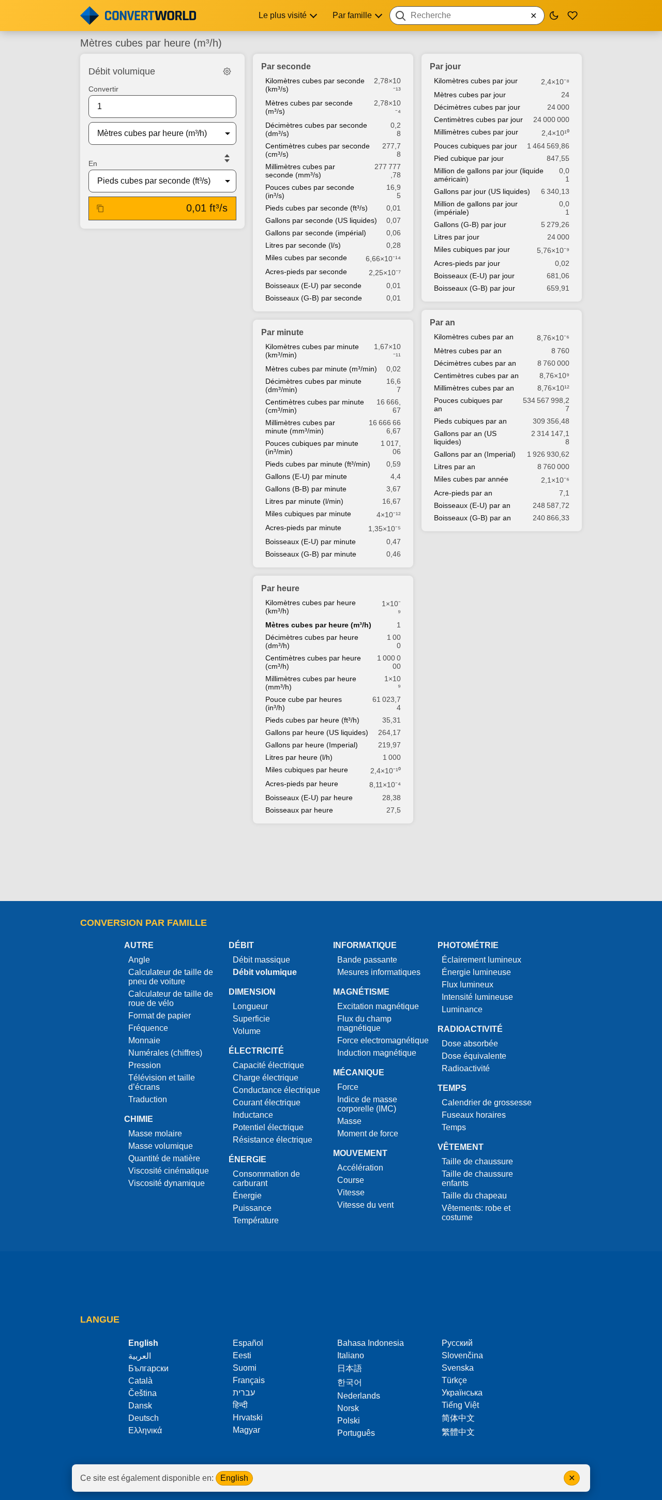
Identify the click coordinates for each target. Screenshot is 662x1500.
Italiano (350, 1355)
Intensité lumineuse (477, 997)
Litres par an (454, 466)
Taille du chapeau (474, 1195)
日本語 (349, 1368)
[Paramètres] (227, 71)
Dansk (140, 1405)
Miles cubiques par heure (306, 770)
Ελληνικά (145, 1430)
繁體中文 (458, 1432)
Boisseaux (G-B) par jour (474, 288)
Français (249, 1380)
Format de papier (159, 1015)
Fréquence (148, 1028)
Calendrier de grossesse (487, 1102)
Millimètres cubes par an (474, 388)
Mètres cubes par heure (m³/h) (318, 625)
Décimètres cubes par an (475, 363)
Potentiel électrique (268, 1127)
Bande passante (367, 959)
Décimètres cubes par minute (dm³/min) (313, 385)
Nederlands (358, 1395)
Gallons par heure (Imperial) (311, 745)
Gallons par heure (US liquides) (316, 732)
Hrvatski (248, 1417)
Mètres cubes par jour (470, 95)
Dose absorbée (470, 1043)
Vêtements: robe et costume (476, 1213)
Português (356, 1433)
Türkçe (454, 1380)
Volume (247, 1031)
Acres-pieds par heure (301, 783)
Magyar (246, 1430)
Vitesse (351, 1192)
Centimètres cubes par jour (478, 119)
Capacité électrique (268, 1065)
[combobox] (467, 15)
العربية (139, 1356)
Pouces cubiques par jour (475, 146)
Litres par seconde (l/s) (303, 245)
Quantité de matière (164, 1158)
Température (256, 1220)
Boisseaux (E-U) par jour (474, 276)
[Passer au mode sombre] (554, 15)
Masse (349, 1121)
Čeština (142, 1393)
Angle (139, 959)
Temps (454, 1127)
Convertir (103, 89)
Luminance (462, 1009)
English (234, 1478)
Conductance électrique (276, 1090)
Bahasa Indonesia (370, 1343)
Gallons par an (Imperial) (475, 454)
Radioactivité (466, 1068)
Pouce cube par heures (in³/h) (303, 703)
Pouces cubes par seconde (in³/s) (309, 191)
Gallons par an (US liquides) (465, 437)
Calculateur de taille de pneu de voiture (170, 977)
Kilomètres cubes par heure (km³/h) (310, 606)
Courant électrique (266, 1102)
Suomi (245, 1367)
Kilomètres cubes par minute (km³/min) (312, 350)
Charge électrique (265, 1077)
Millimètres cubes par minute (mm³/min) (300, 426)
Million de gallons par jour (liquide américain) (489, 175)
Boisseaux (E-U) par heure (309, 797)
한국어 (349, 1382)
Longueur (250, 1006)
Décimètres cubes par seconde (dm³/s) (316, 129)
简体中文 (458, 1418)
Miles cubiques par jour (472, 249)
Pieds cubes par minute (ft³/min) (317, 464)
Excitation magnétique (378, 1006)
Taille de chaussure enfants (477, 1178)
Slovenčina (462, 1355)
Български (148, 1368)
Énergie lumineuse (476, 972)
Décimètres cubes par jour (477, 107)
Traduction (147, 1099)
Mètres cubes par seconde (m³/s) (309, 107)
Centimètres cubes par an (476, 375)
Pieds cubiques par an (470, 421)
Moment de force (367, 1133)
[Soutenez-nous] (572, 15)
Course (350, 1180)
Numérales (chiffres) (165, 1052)
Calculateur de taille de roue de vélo (170, 998)
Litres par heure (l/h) (299, 757)
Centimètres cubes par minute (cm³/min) (314, 406)
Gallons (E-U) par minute (306, 476)
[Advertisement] (331, 863)
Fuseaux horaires (474, 1115)
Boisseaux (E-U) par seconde (313, 285)
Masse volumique (160, 1146)
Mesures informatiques (378, 972)
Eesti (242, 1355)
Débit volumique (265, 972)
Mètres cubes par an (468, 351)
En (92, 163)
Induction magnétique (376, 1052)
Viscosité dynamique (166, 1183)
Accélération (360, 1167)
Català (140, 1380)
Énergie (247, 1195)
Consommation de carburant (266, 1178)
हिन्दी (240, 1405)
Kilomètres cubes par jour (476, 81)
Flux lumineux (467, 984)
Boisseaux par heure (299, 810)
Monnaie (144, 1040)
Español (248, 1343)
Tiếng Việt (460, 1405)
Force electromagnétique (383, 1040)
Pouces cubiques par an (468, 404)
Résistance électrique (272, 1139)
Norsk (348, 1408)
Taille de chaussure (477, 1161)
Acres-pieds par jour (467, 263)
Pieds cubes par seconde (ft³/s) (316, 208)
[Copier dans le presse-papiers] (100, 208)
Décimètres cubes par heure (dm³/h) (311, 641)
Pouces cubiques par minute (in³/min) (311, 447)
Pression (144, 1065)
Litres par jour (456, 237)
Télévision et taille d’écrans (161, 1082)
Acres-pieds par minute (303, 527)
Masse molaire (155, 1133)
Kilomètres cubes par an (474, 337)
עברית (244, 1392)
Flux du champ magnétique (364, 1023)
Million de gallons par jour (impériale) (476, 208)
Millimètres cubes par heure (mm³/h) (310, 682)
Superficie (251, 1018)
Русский (457, 1343)
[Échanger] (227, 158)
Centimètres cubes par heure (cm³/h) (313, 662)
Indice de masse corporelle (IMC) (367, 1104)
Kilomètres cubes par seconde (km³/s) (315, 85)
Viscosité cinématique (168, 1170)
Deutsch (143, 1418)
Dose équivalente (474, 1056)
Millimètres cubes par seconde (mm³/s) (300, 170)
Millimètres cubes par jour (476, 132)
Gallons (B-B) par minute (306, 489)
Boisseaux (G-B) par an (472, 518)
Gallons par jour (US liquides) (482, 191)
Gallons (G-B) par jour (470, 224)
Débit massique (261, 959)
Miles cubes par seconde (306, 257)
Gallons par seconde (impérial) (315, 233)
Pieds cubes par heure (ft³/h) (312, 720)
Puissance (252, 1208)
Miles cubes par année (471, 479)
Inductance (253, 1115)
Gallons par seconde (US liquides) (321, 220)
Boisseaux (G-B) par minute (310, 554)
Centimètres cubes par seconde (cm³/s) (317, 150)
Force (347, 1087)
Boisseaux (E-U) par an (472, 505)
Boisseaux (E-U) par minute (310, 541)
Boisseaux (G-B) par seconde (313, 298)
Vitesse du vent (365, 1205)
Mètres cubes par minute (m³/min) (321, 369)
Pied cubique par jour (469, 158)
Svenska (458, 1367)
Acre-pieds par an (463, 493)
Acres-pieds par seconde (306, 271)
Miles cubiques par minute (308, 513)
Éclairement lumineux (481, 959)
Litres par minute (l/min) (304, 501)
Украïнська (462, 1392)
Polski (348, 1420)
